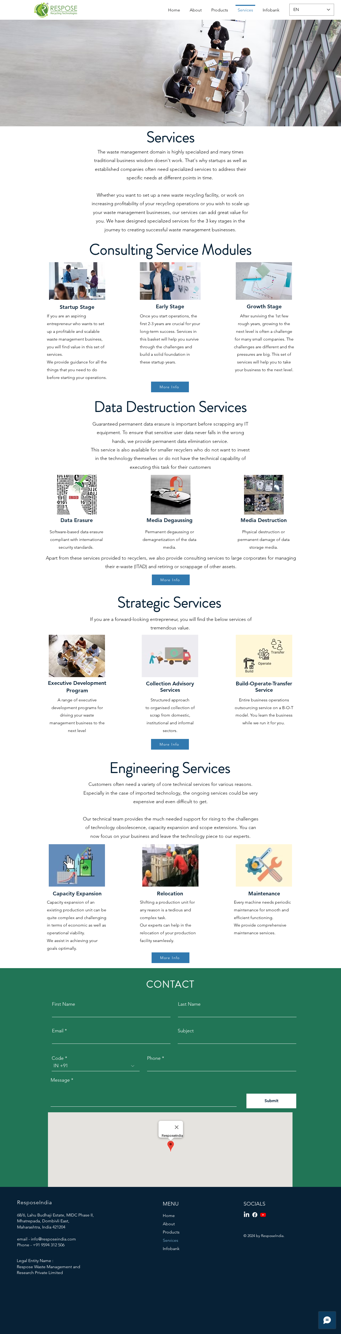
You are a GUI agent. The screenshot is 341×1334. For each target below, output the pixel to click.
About (169, 1223)
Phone (154, 1058)
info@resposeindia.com (53, 1239)
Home (169, 1215)
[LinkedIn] (246, 1214)
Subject (186, 1030)
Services (170, 1240)
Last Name (189, 1004)
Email (57, 1030)
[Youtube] (263, 1214)
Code (58, 1058)
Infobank (171, 1248)
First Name (63, 1004)
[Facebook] (254, 1214)
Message (60, 1080)
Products (171, 1232)
